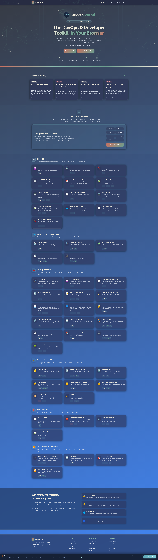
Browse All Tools (69, 50)
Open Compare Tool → (114, 144)
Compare (118, 2)
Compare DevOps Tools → (86, 50)
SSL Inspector (72, 546)
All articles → (125, 75)
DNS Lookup (92, 543)
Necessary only (137, 556)
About (124, 2)
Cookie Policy (77, 557)
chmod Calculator (113, 543)
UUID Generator (113, 548)
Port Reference (92, 550)
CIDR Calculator (92, 541)
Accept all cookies (150, 556)
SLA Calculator (92, 548)
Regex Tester (112, 550)
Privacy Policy (84, 557)
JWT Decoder (72, 541)
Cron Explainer (112, 541)
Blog (107, 2)
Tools (112, 2)
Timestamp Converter (114, 546)
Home (102, 2)
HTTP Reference (93, 546)
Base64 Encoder (73, 543)
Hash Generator (72, 548)
